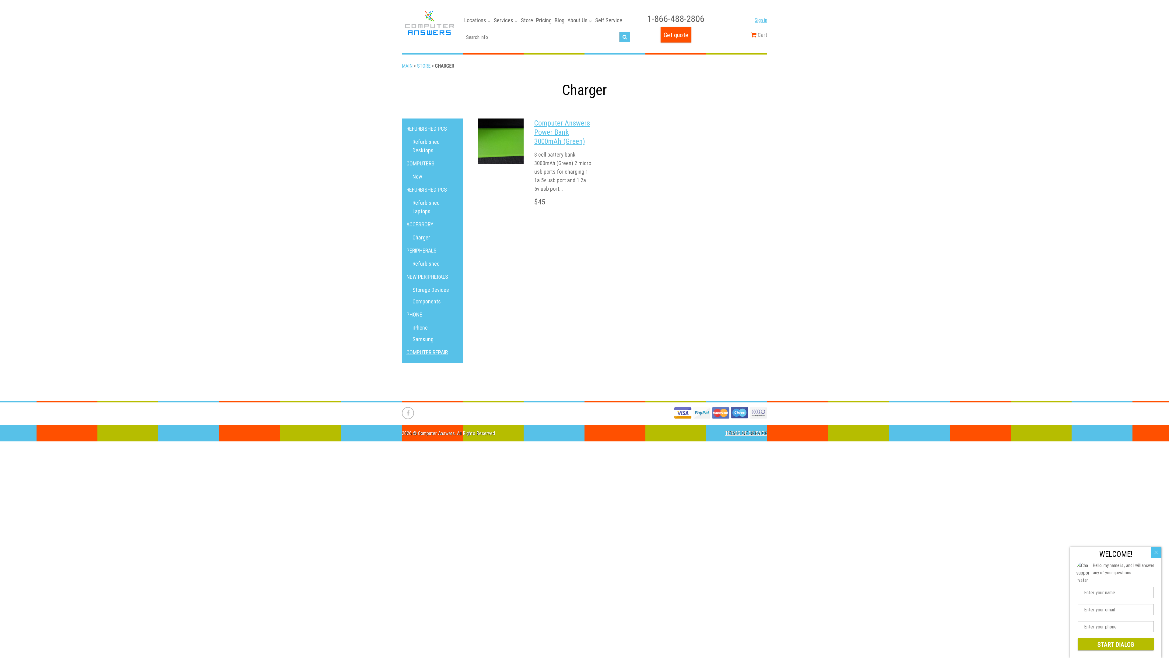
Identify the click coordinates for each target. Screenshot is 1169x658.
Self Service (608, 20)
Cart (762, 34)
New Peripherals (427, 276)
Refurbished (426, 263)
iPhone (420, 327)
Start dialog (1115, 644)
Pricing (544, 20)
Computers (420, 163)
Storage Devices (430, 289)
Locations (475, 20)
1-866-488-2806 (675, 18)
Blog (559, 20)
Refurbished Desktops (426, 146)
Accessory (419, 224)
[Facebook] (408, 413)
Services (503, 20)
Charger (421, 237)
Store (527, 20)
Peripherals (421, 250)
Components (426, 301)
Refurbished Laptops (426, 207)
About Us (577, 20)
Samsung (423, 339)
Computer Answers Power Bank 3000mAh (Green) (562, 132)
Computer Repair (427, 352)
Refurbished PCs (426, 128)
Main (407, 66)
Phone (414, 314)
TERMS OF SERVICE (746, 433)
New (417, 176)
